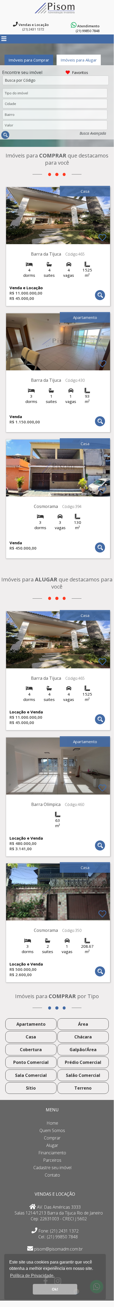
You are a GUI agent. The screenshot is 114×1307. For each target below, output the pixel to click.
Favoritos (82, 72)
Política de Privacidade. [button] (32, 1275)
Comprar (52, 1138)
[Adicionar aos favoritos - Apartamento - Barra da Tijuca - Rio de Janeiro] (102, 364)
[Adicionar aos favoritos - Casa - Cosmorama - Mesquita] (102, 490)
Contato (52, 1175)
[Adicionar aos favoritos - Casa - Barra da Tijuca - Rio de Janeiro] (102, 238)
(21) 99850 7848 (87, 30)
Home (52, 1123)
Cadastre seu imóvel (52, 1167)
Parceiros (52, 1160)
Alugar (52, 1145)
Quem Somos (52, 1130)
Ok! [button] (55, 1289)
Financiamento (52, 1153)
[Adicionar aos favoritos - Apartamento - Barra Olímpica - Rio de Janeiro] (102, 788)
